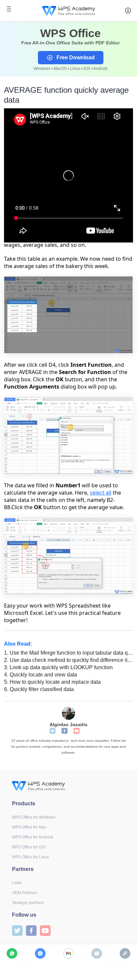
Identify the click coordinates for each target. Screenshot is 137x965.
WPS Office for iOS (29, 847)
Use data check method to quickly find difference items (68, 660)
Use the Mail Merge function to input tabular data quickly (68, 653)
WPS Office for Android (32, 837)
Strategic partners (28, 902)
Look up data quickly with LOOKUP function (58, 667)
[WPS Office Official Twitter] (53, 731)
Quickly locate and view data (40, 674)
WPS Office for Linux (30, 857)
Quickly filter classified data (39, 689)
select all (100, 492)
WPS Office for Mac (29, 827)
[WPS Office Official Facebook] (65, 731)
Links (17, 883)
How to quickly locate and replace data (52, 682)
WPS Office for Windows (34, 817)
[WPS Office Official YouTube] (76, 731)
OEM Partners (24, 892)
